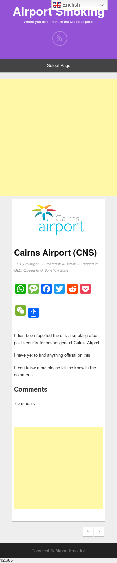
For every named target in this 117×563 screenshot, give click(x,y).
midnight (31, 263)
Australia (69, 263)
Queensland (33, 270)
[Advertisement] (58, 137)
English (70, 4)
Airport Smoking (59, 10)
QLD (17, 270)
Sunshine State (56, 270)
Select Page (58, 65)
